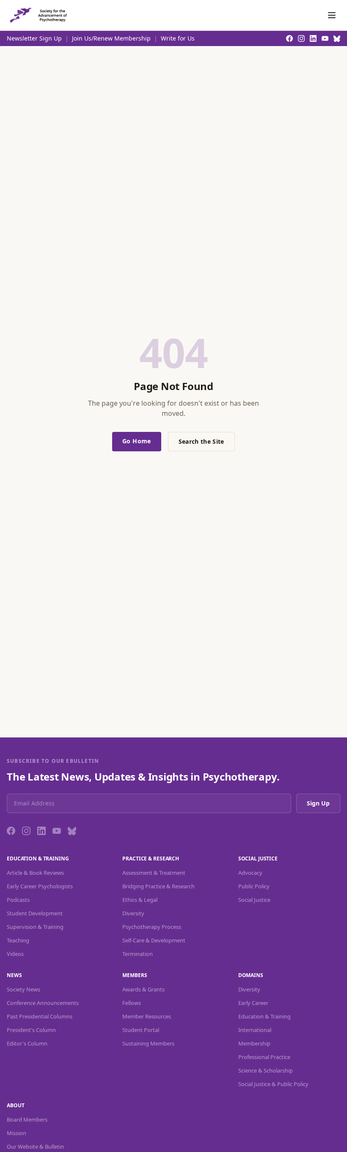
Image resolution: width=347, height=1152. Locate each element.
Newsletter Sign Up (34, 38)
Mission (16, 1133)
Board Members (27, 1119)
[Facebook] (11, 831)
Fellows (131, 1003)
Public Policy (254, 886)
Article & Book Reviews (35, 872)
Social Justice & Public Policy (273, 1084)
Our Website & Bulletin (35, 1146)
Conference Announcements (43, 1003)
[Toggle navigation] (331, 15)
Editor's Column (27, 1043)
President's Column (31, 1030)
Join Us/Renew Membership (111, 38)
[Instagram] (26, 831)
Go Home (136, 441)
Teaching (18, 940)
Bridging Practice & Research (158, 886)
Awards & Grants (143, 989)
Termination (137, 954)
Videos (15, 954)
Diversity (133, 913)
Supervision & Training (35, 927)
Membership (254, 1043)
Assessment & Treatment (153, 872)
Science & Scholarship (265, 1070)
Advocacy (250, 872)
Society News (23, 989)
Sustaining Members (148, 1043)
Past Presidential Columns (39, 1016)
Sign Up (318, 803)
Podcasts (18, 900)
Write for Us (178, 38)
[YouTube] (56, 831)
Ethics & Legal (139, 900)
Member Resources (146, 1016)
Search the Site (201, 441)
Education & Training (264, 1016)
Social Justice (254, 900)
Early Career (253, 1003)
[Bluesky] (72, 831)
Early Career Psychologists (40, 886)
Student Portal (140, 1030)
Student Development (35, 913)
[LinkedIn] (41, 831)
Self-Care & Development (153, 940)
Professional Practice (264, 1057)
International (254, 1030)
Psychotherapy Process (151, 927)
